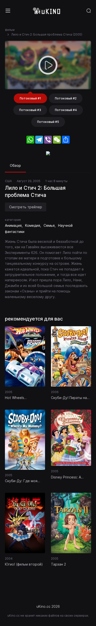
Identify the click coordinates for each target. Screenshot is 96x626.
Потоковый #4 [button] (66, 110)
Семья (49, 225)
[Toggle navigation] (8, 11)
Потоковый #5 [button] (48, 122)
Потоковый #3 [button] (30, 110)
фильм (10, 30)
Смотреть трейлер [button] (25, 207)
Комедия (32, 225)
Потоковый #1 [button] (30, 98)
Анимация (13, 225)
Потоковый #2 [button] (66, 98)
